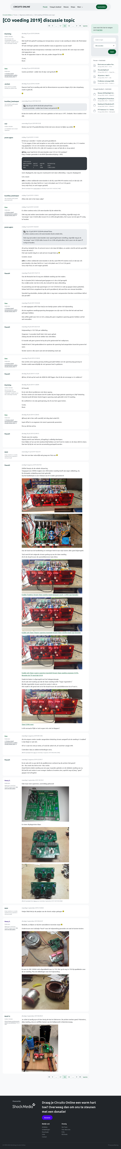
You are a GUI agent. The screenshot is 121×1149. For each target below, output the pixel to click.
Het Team (64, 1127)
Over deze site (66, 1129)
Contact (44, 1137)
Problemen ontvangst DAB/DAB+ (108, 81)
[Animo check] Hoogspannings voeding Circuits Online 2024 (11, 75)
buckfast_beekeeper (12, 101)
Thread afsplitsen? (103, 70)
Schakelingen (46, 1129)
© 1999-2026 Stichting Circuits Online (14, 1145)
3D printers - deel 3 (103, 75)
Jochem (7, 84)
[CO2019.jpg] (40, 1048)
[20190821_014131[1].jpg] (45, 881)
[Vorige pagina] (52, 26)
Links (43, 1134)
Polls (63, 1132)
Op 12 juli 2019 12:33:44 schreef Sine (39, 231)
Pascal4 (7, 273)
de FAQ (99, 30)
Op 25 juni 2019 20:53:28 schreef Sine (39, 106)
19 (69, 26)
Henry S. (7, 780)
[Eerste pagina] (49, 26)
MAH (6, 452)
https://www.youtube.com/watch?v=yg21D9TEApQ (12, 1022)
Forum (45, 7)
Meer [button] (79, 7)
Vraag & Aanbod (55, 7)
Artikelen (45, 1127)
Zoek (112, 52)
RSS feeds (64, 1134)
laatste (85, 26)
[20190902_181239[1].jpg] (45, 804)
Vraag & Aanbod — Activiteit (102, 89)
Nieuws (66, 7)
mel (6, 124)
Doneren (47, 1118)
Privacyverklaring (113, 1145)
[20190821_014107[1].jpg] (45, 844)
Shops (73, 7)
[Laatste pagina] (80, 26)
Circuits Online (7, 15)
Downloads (45, 1132)
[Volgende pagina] (76, 26)
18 (65, 26)
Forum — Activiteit (99, 60)
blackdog (8, 34)
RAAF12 (7, 1016)
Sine (6, 68)
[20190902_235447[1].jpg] (45, 992)
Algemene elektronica (26, 15)
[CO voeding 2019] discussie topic (45, 15)
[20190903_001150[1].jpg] (45, 949)
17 (60, 26)
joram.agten (9, 137)
